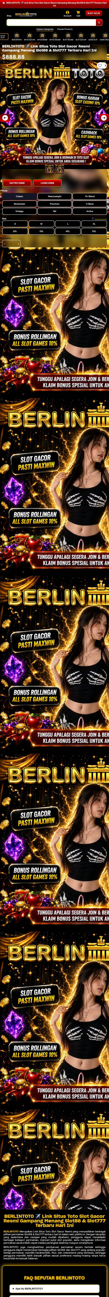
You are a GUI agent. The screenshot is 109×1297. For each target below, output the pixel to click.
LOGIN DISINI (47, 183)
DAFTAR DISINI (17, 183)
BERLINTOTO (11, 1231)
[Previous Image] (5, 118)
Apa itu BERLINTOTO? (29, 1288)
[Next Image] (104, 118)
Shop (9, 16)
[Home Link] (26, 14)
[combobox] (51, 22)
